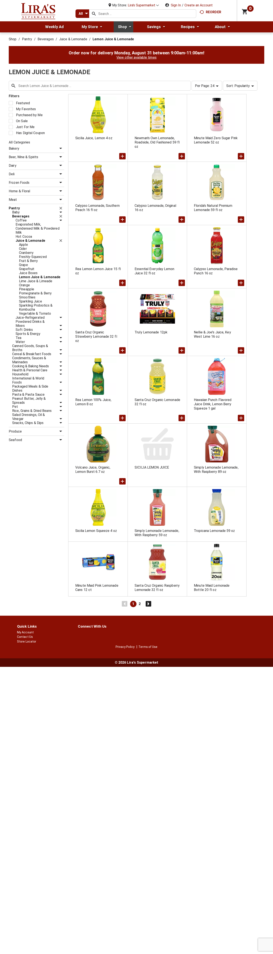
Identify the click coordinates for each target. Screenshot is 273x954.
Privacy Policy (125, 647)
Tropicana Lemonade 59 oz (214, 531)
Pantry (27, 39)
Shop (12, 39)
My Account (25, 632)
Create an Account (198, 5)
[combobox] (82, 13)
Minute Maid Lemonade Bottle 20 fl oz (211, 587)
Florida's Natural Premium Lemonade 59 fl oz (213, 208)
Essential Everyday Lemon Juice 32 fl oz (154, 271)
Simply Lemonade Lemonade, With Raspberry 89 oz (216, 469)
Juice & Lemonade (73, 39)
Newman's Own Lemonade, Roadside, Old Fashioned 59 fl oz (157, 142)
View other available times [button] (136, 57)
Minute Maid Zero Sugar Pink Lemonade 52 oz (216, 140)
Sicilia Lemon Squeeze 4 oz (96, 531)
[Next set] (148, 604)
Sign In (176, 5)
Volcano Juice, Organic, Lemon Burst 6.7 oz (92, 469)
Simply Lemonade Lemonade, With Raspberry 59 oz (157, 533)
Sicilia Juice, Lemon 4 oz (93, 138)
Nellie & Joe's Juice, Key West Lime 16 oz (212, 334)
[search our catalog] (94, 13)
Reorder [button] (213, 12)
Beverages (46, 39)
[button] (143, 5)
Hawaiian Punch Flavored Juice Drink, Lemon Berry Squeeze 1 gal (212, 404)
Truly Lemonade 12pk (151, 332)
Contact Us (25, 636)
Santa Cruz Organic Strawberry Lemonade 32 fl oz (96, 336)
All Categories (19, 142)
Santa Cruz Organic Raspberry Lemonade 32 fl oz (157, 587)
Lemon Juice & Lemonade (113, 39)
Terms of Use (147, 647)
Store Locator (26, 641)
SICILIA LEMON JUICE (152, 467)
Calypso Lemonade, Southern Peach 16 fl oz (97, 208)
